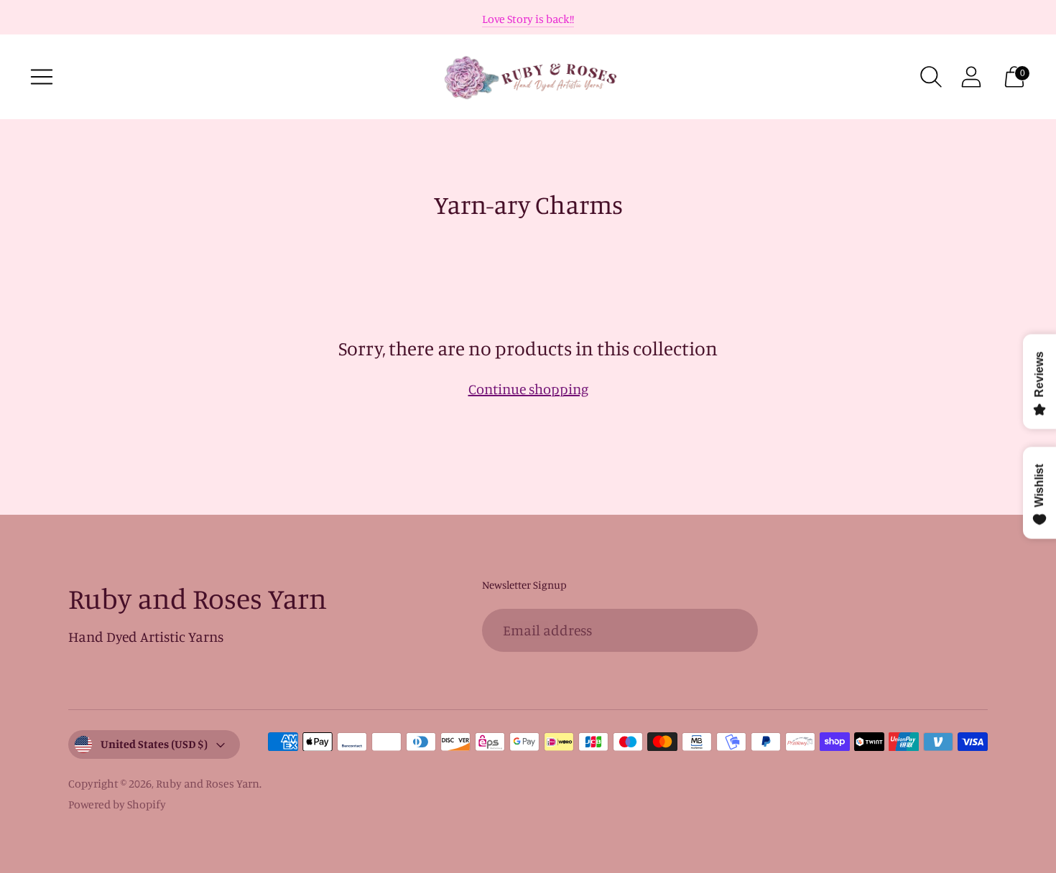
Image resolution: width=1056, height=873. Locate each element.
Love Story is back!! (528, 18)
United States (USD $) (154, 744)
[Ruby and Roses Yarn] (528, 77)
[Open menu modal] (42, 77)
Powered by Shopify (117, 804)
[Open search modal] (931, 77)
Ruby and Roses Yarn (207, 783)
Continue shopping (528, 389)
